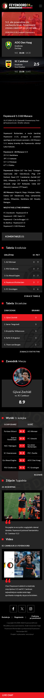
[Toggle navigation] (40, 6)
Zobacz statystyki (30, 351)
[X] (22, 608)
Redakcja (6, 617)
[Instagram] (30, 608)
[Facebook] (13, 608)
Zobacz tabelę (32, 296)
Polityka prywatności (35, 617)
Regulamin (18, 617)
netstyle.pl (30, 634)
